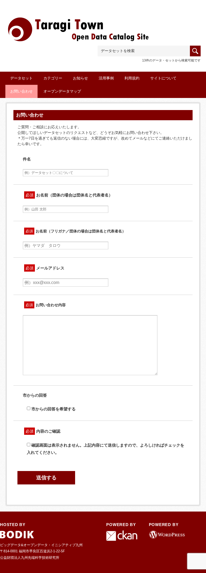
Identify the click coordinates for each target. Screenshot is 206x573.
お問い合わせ (21, 91)
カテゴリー (52, 78)
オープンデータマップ (62, 91)
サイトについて (163, 78)
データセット (21, 78)
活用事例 (106, 78)
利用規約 (131, 78)
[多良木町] (79, 24)
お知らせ (80, 78)
